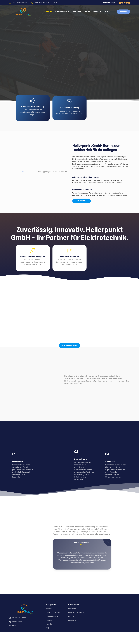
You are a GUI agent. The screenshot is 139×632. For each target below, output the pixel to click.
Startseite (48, 12)
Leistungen (76, 12)
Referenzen (97, 12)
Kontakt (107, 12)
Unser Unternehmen (61, 12)
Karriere (86, 12)
